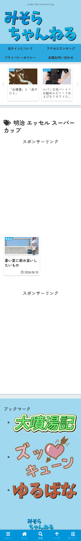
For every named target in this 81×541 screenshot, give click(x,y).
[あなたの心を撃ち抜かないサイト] (45, 456)
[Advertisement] (40, 186)
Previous (3, 84)
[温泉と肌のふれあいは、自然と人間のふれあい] (45, 422)
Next (77, 84)
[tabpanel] (30, 84)
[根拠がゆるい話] (45, 489)
